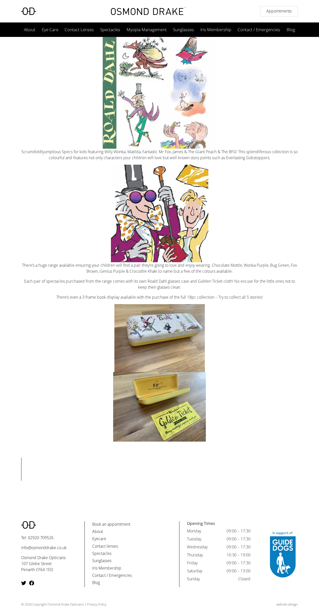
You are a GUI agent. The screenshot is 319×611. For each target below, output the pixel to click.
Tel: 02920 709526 (37, 537)
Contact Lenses (79, 29)
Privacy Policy (96, 604)
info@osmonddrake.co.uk (44, 547)
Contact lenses (105, 546)
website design (287, 604)
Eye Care (50, 29)
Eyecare (99, 538)
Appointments (279, 11)
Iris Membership (215, 29)
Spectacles (110, 29)
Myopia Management (147, 29)
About (29, 29)
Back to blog (159, 497)
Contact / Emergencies (259, 29)
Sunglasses (183, 29)
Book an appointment (111, 524)
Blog (291, 29)
